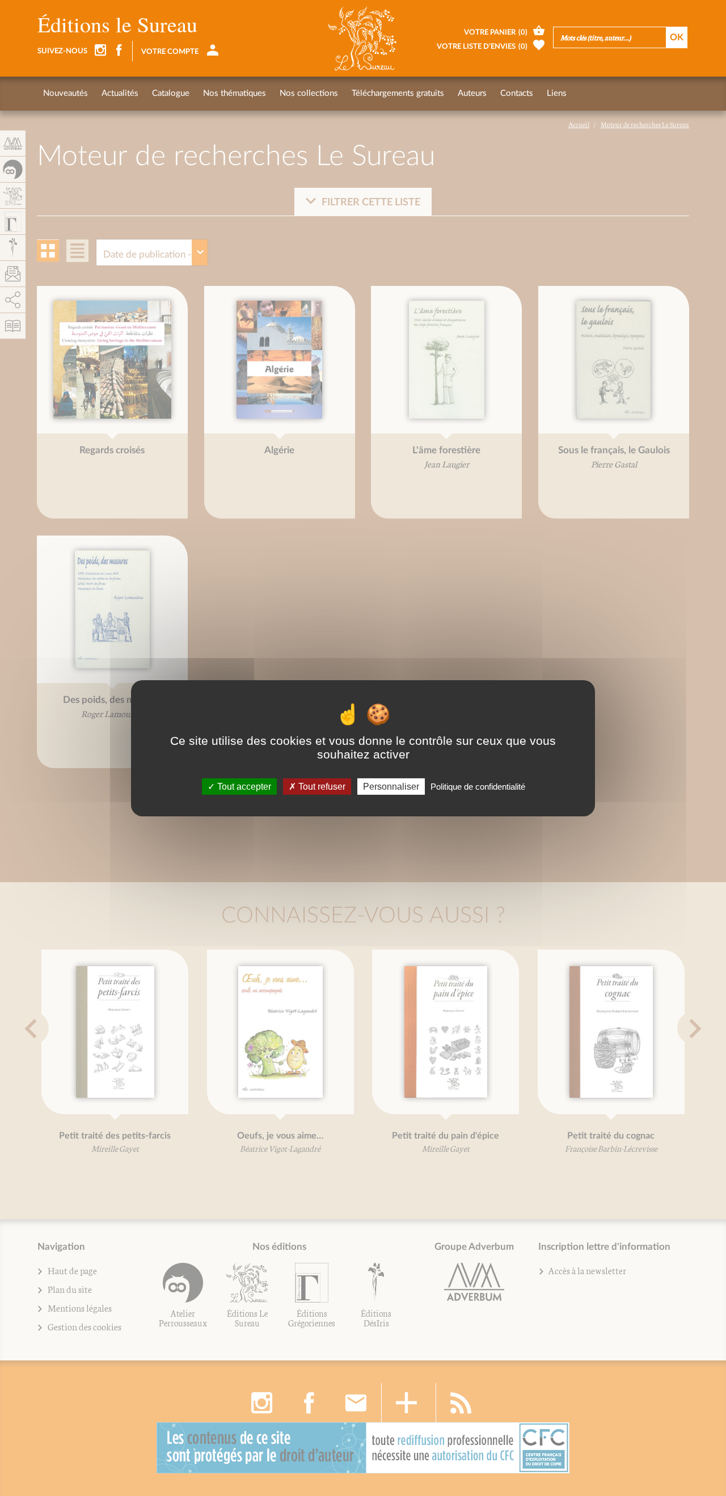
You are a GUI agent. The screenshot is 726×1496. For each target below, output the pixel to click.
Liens (557, 93)
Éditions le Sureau (117, 24)
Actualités (120, 93)
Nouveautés (65, 93)
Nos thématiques (234, 93)
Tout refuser (320, 786)
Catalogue (170, 93)
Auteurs (472, 93)
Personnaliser (391, 786)
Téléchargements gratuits (398, 93)
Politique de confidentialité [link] (477, 786)
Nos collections (309, 93)
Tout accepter (243, 786)
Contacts (516, 93)
